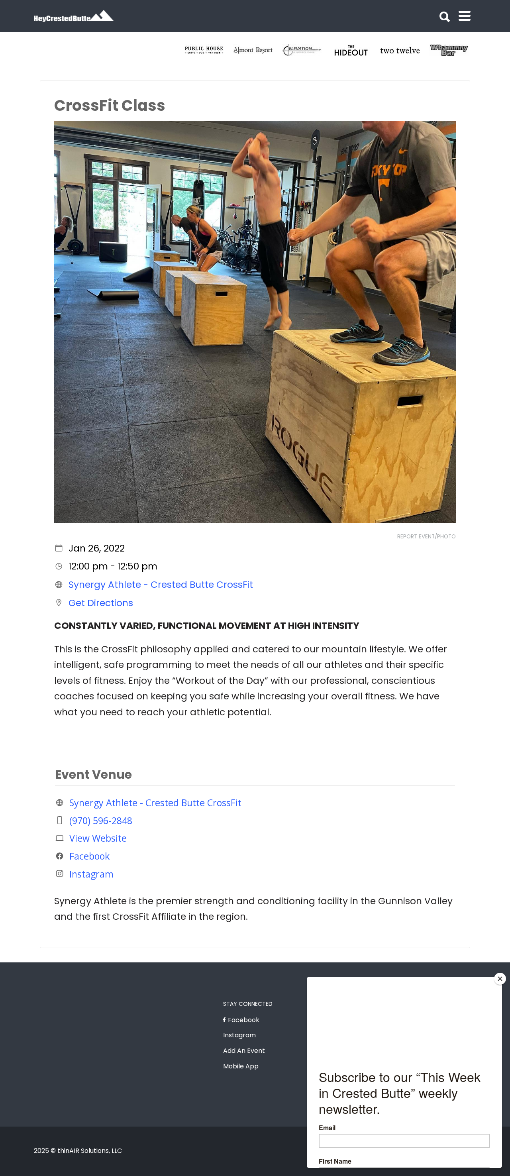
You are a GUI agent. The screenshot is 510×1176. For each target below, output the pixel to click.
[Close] (500, 979)
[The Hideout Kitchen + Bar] (453, 50)
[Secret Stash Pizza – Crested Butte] (208, 50)
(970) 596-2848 (100, 820)
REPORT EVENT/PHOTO (426, 536)
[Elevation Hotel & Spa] (404, 50)
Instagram (91, 873)
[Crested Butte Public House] (306, 50)
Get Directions (101, 602)
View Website (98, 838)
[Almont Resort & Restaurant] (355, 50)
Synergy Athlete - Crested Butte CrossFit (161, 584)
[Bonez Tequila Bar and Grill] (257, 50)
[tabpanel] (208, 50)
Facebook (89, 856)
